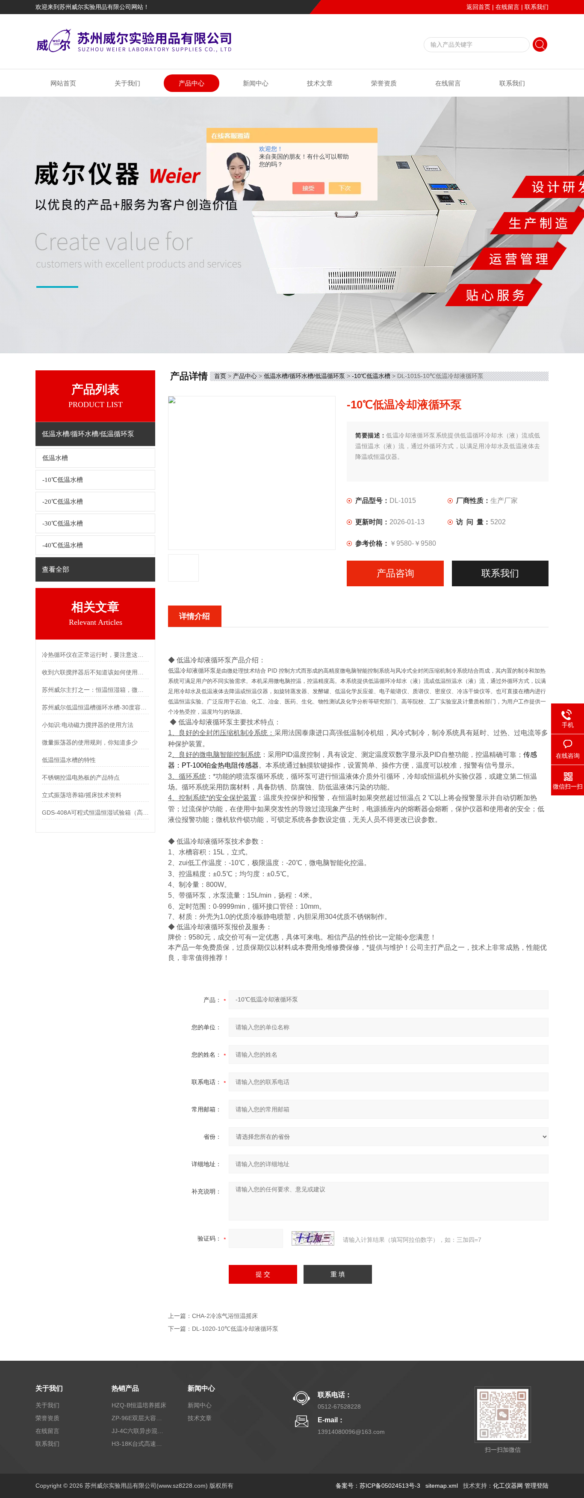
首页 (220, 375)
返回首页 (478, 6)
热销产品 (125, 1388)
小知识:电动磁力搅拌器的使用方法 (87, 724)
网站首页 (63, 83)
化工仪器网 (508, 1485)
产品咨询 (395, 573)
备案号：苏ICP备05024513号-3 (378, 1485)
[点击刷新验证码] (313, 1238)
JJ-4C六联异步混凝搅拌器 (139, 1430)
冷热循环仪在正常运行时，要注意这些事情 (95, 654)
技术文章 (320, 83)
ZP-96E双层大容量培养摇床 (139, 1418)
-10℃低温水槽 (62, 479)
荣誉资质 (384, 83)
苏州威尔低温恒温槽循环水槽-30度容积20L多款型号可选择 (95, 707)
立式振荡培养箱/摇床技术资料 (81, 795)
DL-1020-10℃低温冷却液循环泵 (235, 1328)
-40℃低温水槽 (62, 545)
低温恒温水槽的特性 (69, 759)
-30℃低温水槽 (62, 523)
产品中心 (191, 83)
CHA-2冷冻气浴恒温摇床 (225, 1315)
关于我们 (127, 83)
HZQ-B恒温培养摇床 (139, 1405)
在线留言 (507, 6)
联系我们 (537, 6)
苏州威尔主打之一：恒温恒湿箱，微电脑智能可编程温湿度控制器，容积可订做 (95, 689)
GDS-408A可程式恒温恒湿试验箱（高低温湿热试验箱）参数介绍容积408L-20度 (95, 812)
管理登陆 (537, 1485)
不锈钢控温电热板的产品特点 (81, 777)
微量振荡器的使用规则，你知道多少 (90, 742)
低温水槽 (55, 458)
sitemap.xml (441, 1485)
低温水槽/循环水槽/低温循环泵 (304, 375)
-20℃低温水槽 (62, 501)
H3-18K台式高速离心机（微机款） (139, 1443)
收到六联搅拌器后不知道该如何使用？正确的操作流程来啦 (95, 672)
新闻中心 (255, 83)
